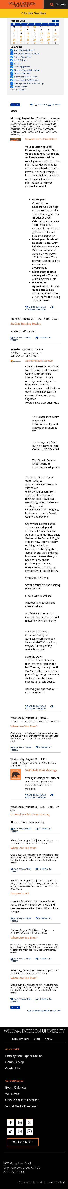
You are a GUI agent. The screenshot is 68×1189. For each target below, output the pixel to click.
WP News (12, 1093)
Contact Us (13, 1068)
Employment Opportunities (23, 1055)
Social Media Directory (21, 1106)
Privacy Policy (55, 1182)
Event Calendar (16, 1087)
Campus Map (14, 1061)
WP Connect (22, 1142)
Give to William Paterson (22, 1099)
